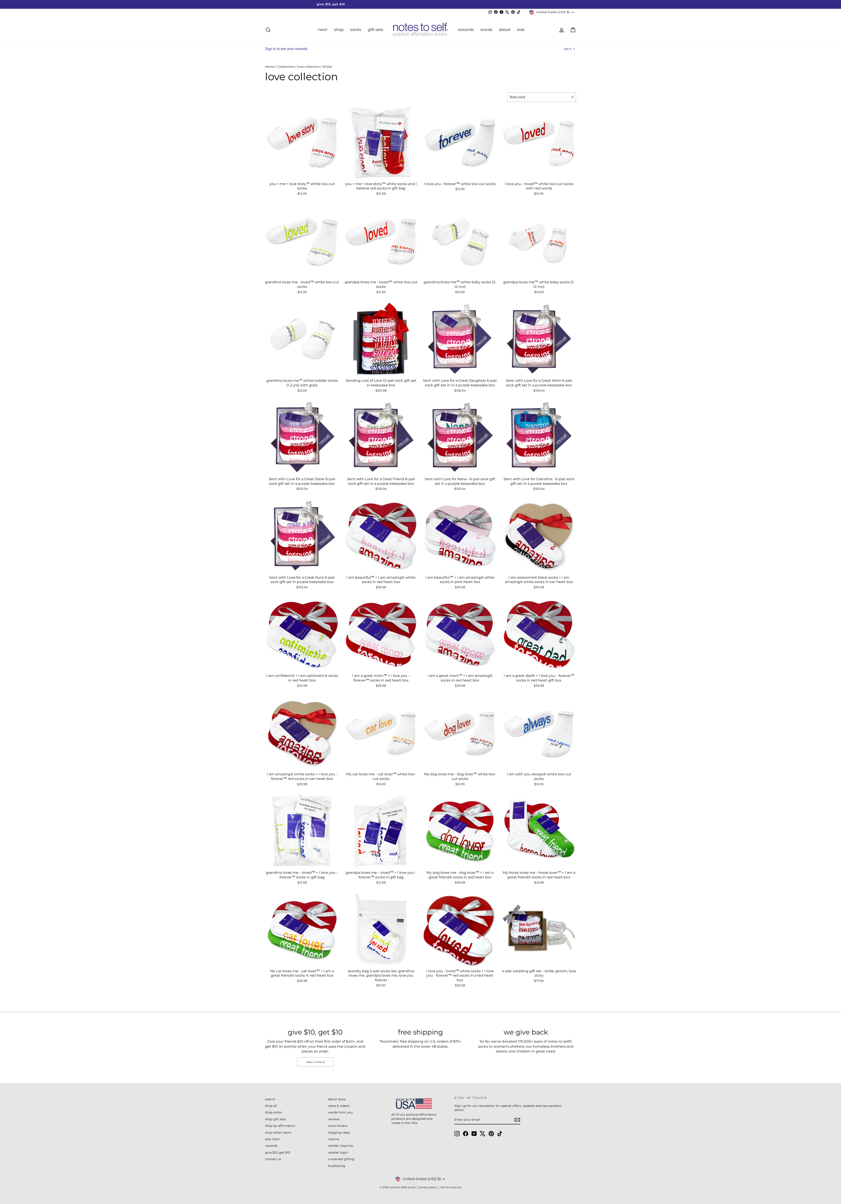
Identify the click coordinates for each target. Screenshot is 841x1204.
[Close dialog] (500, 548)
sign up (377, 623)
